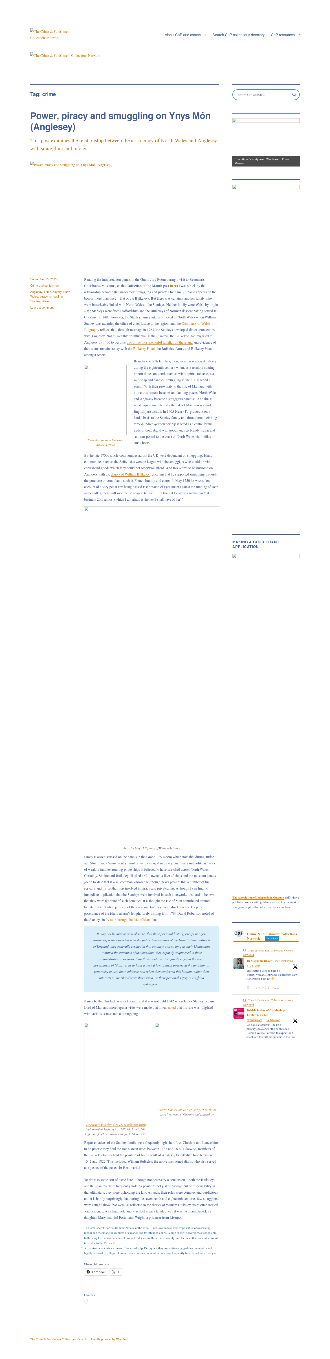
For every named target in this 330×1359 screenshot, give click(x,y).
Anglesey (36, 291)
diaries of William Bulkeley (130, 474)
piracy (44, 296)
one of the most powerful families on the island (160, 342)
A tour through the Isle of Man (128, 919)
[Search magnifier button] (294, 95)
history (57, 291)
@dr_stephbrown (284, 960)
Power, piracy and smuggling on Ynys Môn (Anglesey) (120, 121)
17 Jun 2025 (253, 965)
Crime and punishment (44, 285)
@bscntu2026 (254, 1019)
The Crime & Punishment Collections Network (58, 1339)
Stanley (35, 301)
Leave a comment (42, 307)
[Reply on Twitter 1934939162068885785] (249, 988)
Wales (46, 301)
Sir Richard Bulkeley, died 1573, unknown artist (115, 1124)
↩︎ (114, 1243)
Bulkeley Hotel (144, 348)
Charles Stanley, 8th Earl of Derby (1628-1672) (187, 1110)
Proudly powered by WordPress (110, 1339)
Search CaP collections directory (239, 34)
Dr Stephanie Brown (259, 960)
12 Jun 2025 (273, 1019)
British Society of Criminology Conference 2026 (266, 1012)
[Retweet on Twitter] (244, 950)
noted (172, 1007)
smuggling (56, 296)
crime (47, 291)
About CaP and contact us (185, 34)
